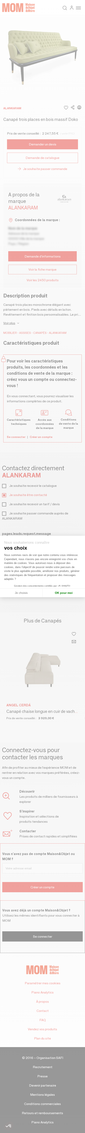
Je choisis (21, 592)
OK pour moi (64, 592)
